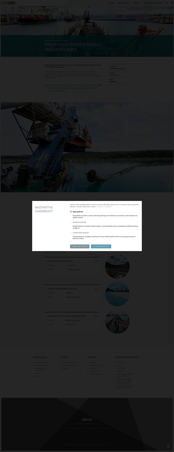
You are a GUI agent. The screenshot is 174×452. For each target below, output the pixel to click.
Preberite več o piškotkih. (104, 206)
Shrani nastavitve (101, 246)
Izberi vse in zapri (79, 246)
